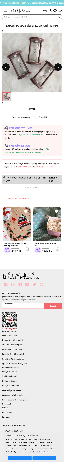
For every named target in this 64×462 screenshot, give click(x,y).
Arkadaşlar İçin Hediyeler (12, 395)
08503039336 (25, 167)
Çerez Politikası (45, 452)
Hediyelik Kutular (9, 371)
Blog (45, 11)
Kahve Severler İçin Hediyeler (14, 400)
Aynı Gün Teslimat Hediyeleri (14, 364)
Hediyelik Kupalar (9, 381)
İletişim (5, 408)
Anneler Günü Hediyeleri (12, 345)
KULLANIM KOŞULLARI (13, 431)
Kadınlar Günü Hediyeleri (13, 354)
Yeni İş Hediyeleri (9, 376)
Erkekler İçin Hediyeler (11, 390)
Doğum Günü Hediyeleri (12, 340)
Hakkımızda (7, 413)
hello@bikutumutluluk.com (48, 167)
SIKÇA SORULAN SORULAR (13, 425)
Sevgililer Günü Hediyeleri (13, 359)
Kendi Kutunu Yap (9, 335)
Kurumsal (6, 417)
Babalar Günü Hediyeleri (12, 349)
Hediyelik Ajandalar (10, 386)
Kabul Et (20, 458)
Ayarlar (44, 458)
